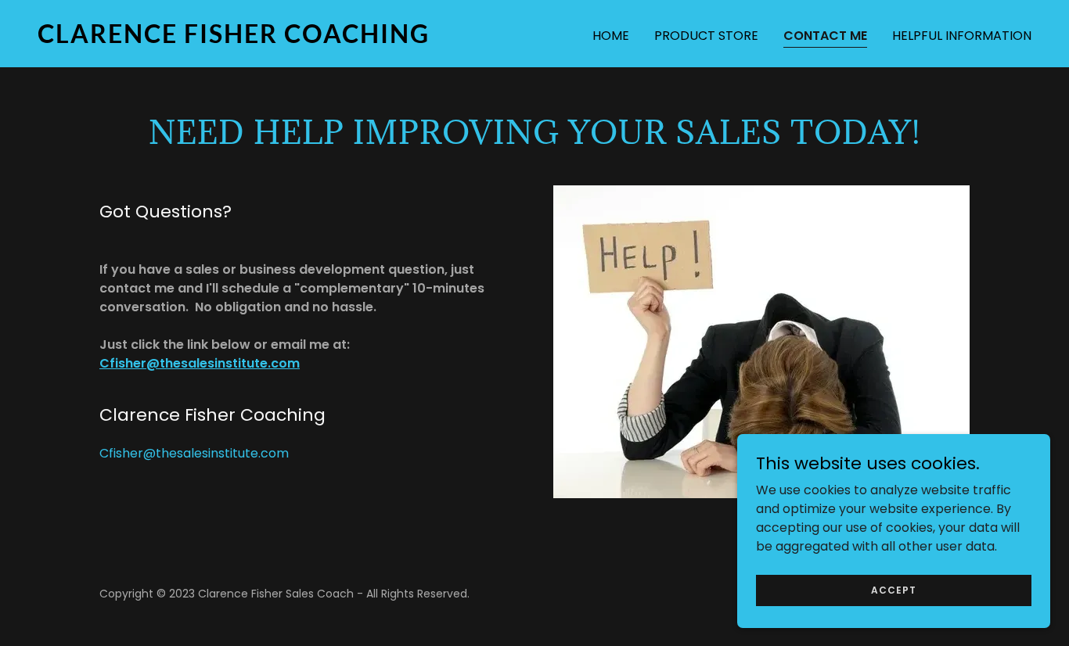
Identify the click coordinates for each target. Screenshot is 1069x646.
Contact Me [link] (825, 36)
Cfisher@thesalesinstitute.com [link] (194, 453)
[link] (280, 39)
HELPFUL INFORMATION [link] (961, 36)
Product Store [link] (706, 36)
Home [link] (610, 36)
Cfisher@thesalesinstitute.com (199, 363)
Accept (893, 589)
